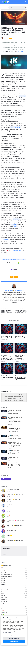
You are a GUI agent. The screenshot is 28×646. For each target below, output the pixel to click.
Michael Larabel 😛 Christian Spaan (15, 520)
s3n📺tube (4, 612)
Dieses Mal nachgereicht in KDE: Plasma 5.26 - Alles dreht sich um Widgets (7, 357)
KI (1, 588)
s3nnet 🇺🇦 (9, 535)
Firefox (3, 580)
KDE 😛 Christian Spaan (12, 515)
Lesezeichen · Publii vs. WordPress (13, 458)
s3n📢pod (3, 610)
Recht (2, 608)
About (2, 569)
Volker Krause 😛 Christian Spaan (15, 540)
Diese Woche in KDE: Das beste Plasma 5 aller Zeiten (6, 338)
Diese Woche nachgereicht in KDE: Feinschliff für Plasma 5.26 (20, 377)
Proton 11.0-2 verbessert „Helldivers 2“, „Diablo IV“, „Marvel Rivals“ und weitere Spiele (14, 465)
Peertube (3, 605)
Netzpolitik (4, 601)
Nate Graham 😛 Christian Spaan (15, 525)
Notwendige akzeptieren (14, 638)
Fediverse (3, 578)
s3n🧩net (5, 2)
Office (2, 603)
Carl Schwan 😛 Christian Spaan (14, 499)
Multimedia (4, 597)
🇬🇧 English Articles (5, 567)
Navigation (4, 599)
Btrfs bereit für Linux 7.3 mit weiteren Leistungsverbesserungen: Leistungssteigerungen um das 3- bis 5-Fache (15, 420)
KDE (10, 38)
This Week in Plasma (16, 250)
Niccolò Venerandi (11, 530)
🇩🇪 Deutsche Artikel (6, 565)
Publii (2, 607)
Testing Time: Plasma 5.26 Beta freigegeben (7, 376)
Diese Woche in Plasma (7, 574)
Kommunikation (5, 589)
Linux (16, 276)
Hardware (3, 584)
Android (3, 571)
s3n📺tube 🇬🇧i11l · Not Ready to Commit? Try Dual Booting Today (15, 452)
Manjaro (3, 595)
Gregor (8, 510)
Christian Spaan (10, 504)
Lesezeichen (4, 591)
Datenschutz (4, 572)
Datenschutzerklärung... (8, 632)
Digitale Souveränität (6, 576)
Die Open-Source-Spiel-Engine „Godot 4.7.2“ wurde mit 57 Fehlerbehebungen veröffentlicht (14, 444)
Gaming (3, 582)
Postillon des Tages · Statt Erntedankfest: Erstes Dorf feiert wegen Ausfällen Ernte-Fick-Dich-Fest (14, 429)
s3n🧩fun (3, 614)
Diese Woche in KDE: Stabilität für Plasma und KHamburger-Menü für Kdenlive (20, 357)
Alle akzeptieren (14, 641)
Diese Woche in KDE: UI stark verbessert (20, 337)
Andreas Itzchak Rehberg (13, 489)
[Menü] (25, 2)
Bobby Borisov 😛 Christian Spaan (11, 37)
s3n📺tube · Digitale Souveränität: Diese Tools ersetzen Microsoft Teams (14, 437)
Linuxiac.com (21, 51)
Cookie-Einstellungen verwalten (10, 635)
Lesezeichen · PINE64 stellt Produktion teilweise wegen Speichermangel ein (15, 412)
